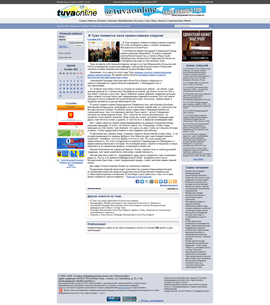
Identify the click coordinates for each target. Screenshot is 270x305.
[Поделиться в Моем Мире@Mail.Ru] (151, 181)
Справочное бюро (175, 20)
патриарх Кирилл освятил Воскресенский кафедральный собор (127, 76)
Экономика (112, 20)
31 (60, 96)
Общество (92, 20)
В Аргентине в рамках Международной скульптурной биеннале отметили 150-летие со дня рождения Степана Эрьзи (197, 175)
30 (81, 92)
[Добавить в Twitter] (161, 181)
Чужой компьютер (75, 43)
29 (78, 92)
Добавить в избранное (142, 2)
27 (71, 92)
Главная (82, 20)
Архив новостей (64, 57)
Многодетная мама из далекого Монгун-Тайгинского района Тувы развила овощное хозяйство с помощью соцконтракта (198, 206)
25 (64, 92)
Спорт (147, 20)
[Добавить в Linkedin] (142, 181)
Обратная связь (196, 2)
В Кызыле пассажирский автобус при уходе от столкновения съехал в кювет (196, 216)
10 (60, 84)
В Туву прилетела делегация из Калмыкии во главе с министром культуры (197, 223)
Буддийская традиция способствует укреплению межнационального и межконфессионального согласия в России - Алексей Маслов (197, 233)
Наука (154, 20)
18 (64, 88)
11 (64, 84)
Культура (139, 20)
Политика (102, 20)
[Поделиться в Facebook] (137, 181)
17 (60, 88)
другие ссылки (71, 167)
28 (74, 92)
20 (71, 88)
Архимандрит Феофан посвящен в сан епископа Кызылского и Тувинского (125, 203)
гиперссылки (123, 288)
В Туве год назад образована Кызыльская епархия (114, 201)
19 (67, 88)
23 (81, 88)
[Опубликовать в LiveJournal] (147, 181)
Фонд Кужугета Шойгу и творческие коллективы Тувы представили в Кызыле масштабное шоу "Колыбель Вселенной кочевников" (198, 256)
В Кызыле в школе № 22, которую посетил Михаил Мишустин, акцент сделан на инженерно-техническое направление (197, 186)
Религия (140, 31)
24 (60, 92)
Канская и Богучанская (139, 177)
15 (78, 84)
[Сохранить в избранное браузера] (170, 181)
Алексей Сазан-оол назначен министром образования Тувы (194, 265)
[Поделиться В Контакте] (166, 181)
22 (78, 88)
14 (74, 84)
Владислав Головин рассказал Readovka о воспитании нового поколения (195, 196)
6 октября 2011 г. (95, 39)
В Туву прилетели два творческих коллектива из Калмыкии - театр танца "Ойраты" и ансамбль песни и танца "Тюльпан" (197, 245)
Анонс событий (64, 53)
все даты (198, 159)
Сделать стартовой (121, 2)
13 (71, 84)
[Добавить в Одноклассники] (156, 181)
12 (67, 84)
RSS (155, 2)
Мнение (187, 20)
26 (67, 92)
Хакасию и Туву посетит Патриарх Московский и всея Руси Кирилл (122, 215)
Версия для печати (169, 185)
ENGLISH (209, 2)
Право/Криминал (126, 20)
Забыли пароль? (63, 47)
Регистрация (62, 45)
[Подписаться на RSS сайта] (175, 181)
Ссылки (71, 103)
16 (81, 84)
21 (74, 88)
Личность (162, 20)
